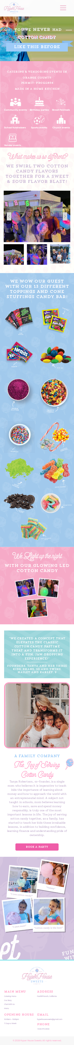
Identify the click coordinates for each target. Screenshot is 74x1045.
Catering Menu (10, 996)
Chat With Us (9, 1004)
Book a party (37, 847)
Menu (6, 1008)
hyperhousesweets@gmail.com (49, 1019)
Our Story (8, 1000)
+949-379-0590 (43, 1029)
